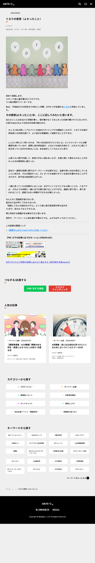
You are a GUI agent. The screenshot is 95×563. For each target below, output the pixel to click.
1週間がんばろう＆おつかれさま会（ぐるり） (28, 230)
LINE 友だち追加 (35, 288)
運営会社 (55, 510)
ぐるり (67, 107)
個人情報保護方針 (42, 510)
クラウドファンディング (60, 288)
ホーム (8, 489)
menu (91, 3)
